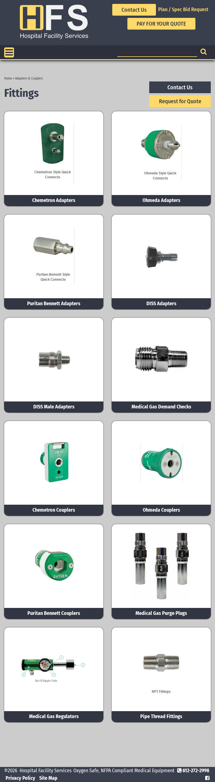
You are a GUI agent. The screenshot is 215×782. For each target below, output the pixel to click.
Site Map (48, 778)
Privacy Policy (20, 778)
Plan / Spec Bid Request (183, 9)
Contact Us (134, 9)
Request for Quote (180, 101)
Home (8, 78)
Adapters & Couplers (29, 78)
